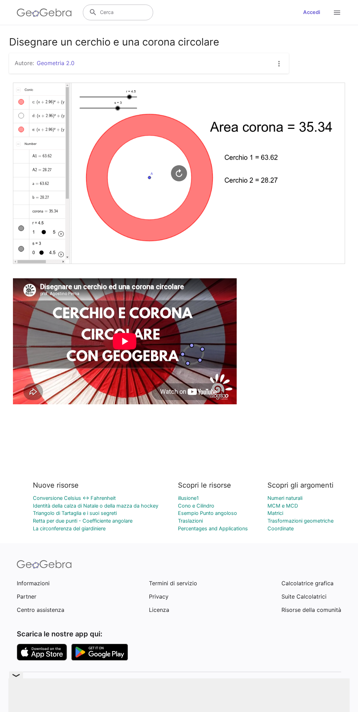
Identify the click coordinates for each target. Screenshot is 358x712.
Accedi (311, 12)
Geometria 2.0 (55, 63)
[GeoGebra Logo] (44, 12)
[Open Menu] (337, 12)
